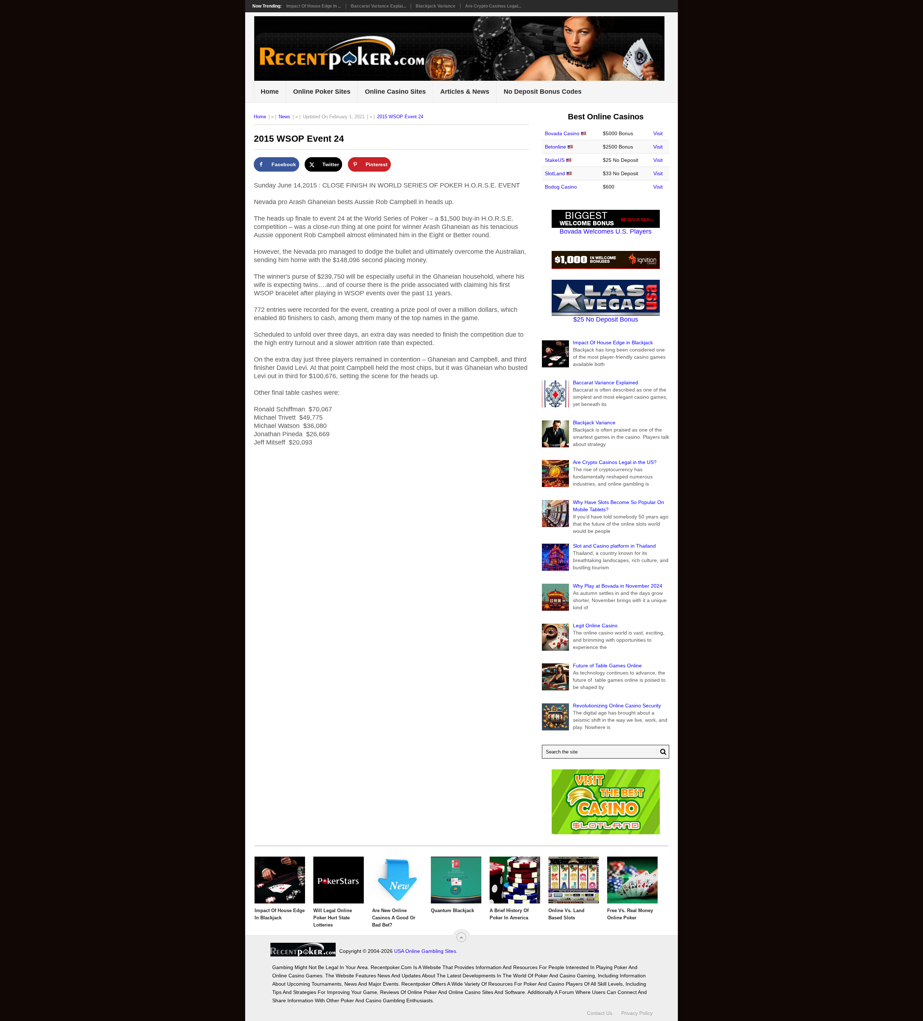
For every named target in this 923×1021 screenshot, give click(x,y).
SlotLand (555, 173)
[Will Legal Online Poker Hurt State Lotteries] (338, 880)
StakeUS (555, 160)
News (284, 116)
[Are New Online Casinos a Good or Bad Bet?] (397, 880)
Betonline (555, 147)
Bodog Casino (561, 187)
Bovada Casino (562, 133)
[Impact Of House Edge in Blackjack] (280, 880)
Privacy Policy (637, 1013)
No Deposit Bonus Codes (543, 91)
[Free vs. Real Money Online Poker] (632, 880)
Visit (658, 133)
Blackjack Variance (435, 6)
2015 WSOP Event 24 (400, 116)
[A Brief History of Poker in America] (515, 880)
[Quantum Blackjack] (456, 880)
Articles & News (464, 91)
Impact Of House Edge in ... (313, 6)
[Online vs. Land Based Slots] (573, 880)
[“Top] (461, 937)
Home (270, 91)
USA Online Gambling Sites (425, 951)
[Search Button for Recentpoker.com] (661, 751)
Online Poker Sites (321, 91)
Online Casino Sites (395, 91)
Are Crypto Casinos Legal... (493, 6)
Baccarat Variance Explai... (378, 6)
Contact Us (599, 1013)
